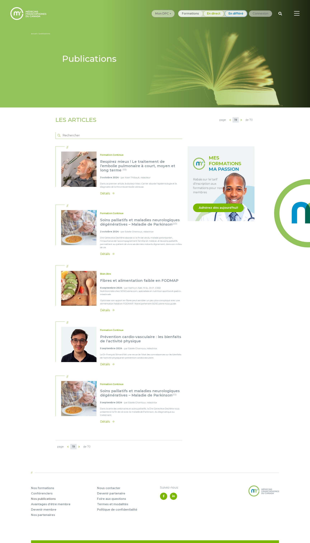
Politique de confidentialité (117, 509)
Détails (105, 193)
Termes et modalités (112, 504)
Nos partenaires (43, 515)
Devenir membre (43, 509)
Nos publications (43, 499)
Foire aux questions (111, 499)
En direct (213, 13)
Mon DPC (162, 13)
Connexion (260, 13)
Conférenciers (42, 493)
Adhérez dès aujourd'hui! (218, 207)
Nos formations (42, 488)
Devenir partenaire (111, 493)
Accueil (34, 33)
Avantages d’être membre (51, 504)
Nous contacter (108, 488)
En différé (236, 13)
